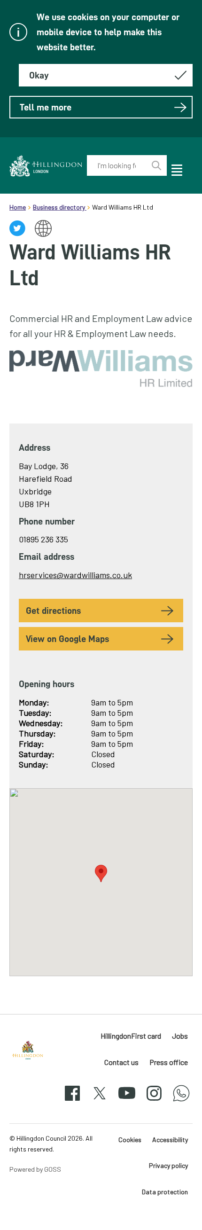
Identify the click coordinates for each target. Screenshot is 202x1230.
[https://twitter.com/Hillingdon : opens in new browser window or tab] (99, 1101)
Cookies (129, 1140)
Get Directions (53, 610)
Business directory (59, 207)
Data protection (165, 1192)
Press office (168, 1062)
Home (17, 207)
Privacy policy (168, 1165)
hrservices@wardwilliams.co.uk (75, 575)
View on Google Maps (67, 638)
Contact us (121, 1062)
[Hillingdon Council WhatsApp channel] (181, 1101)
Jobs (180, 1035)
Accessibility (170, 1140)
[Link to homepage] (45, 166)
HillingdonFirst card (131, 1035)
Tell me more (45, 107)
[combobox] (116, 165)
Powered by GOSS (35, 1169)
